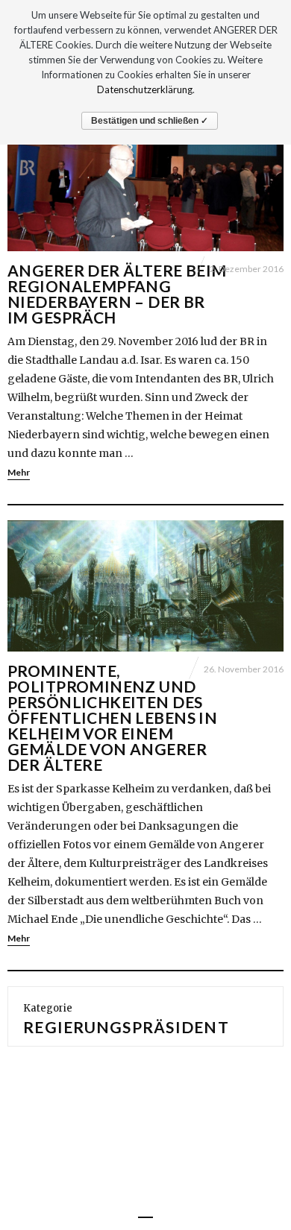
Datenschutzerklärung (145, 89)
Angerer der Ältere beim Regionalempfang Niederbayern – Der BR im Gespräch (117, 294)
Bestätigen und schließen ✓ (149, 121)
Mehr (18, 472)
